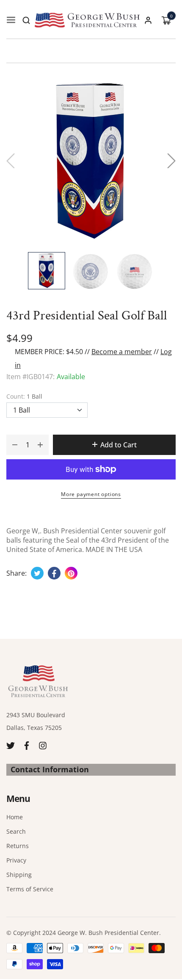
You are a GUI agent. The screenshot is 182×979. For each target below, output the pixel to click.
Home (14, 817)
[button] (26, 20)
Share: (16, 573)
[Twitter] (10, 744)
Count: (24, 396)
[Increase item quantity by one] (40, 445)
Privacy (16, 860)
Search (16, 831)
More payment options (91, 494)
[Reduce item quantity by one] (14, 445)
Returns (17, 846)
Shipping (19, 875)
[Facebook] (26, 744)
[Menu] (11, 20)
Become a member (121, 351)
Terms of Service (29, 889)
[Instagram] (43, 744)
